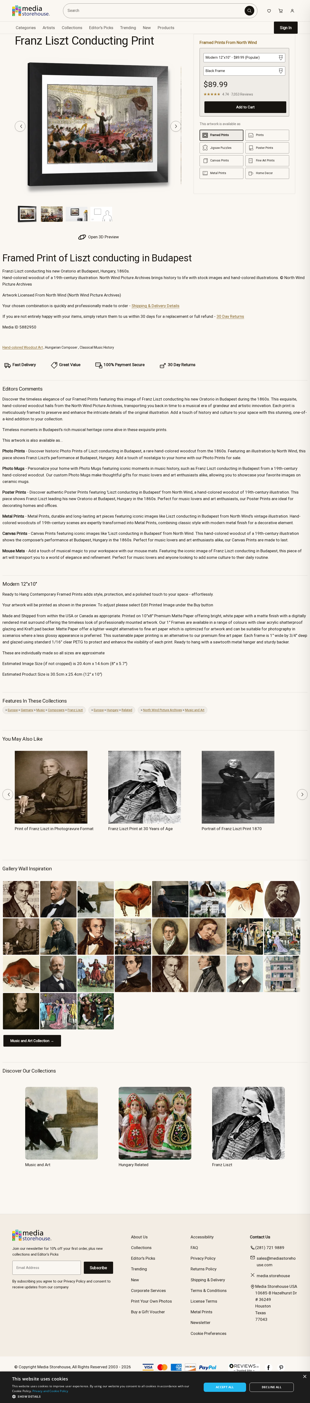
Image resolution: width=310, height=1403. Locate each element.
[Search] (249, 11)
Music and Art (194, 710)
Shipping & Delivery (208, 1279)
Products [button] (166, 27)
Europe (13, 710)
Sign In (286, 27)
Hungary (112, 710)
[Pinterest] (281, 1370)
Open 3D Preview (103, 236)
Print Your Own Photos (151, 1301)
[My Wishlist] (269, 10)
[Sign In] (292, 10)
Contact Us (260, 1237)
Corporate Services (148, 1290)
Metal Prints (201, 1311)
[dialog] (155, 1387)
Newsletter (200, 1322)
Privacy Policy (203, 1258)
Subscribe (98, 1268)
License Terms (204, 1301)
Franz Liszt (75, 710)
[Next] (175, 126)
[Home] (34, 10)
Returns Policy (204, 1269)
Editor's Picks (101, 27)
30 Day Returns (230, 316)
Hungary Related (133, 1164)
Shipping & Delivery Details (155, 305)
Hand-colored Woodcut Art (22, 347)
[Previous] (20, 126)
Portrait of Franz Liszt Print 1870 (232, 828)
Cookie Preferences (208, 1333)
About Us (139, 1237)
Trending (128, 27)
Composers (56, 710)
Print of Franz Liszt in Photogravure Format (54, 828)
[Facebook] (268, 1370)
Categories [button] (26, 27)
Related (127, 710)
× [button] (304, 1377)
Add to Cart (245, 107)
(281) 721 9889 (269, 1247)
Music (40, 710)
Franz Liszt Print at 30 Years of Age (140, 828)
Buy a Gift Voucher (148, 1311)
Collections (72, 27)
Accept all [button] (225, 1387)
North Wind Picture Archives (162, 710)
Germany (27, 710)
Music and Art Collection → (32, 1041)
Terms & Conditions (209, 1290)
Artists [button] (49, 27)
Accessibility (202, 1237)
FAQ (194, 1247)
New (147, 27)
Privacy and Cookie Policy (50, 1391)
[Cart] (280, 10)
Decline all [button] (271, 1387)
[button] (104, 1396)
